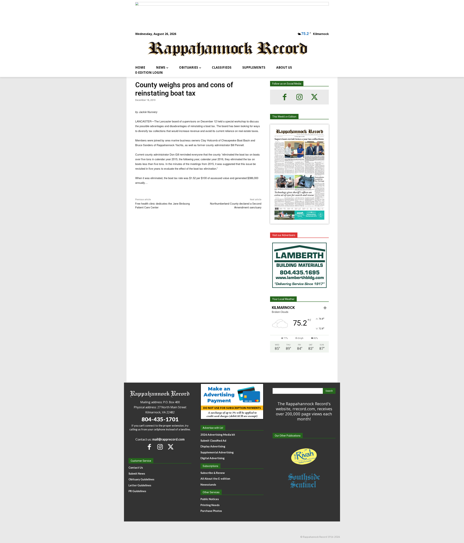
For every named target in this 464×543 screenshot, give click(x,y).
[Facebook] (284, 97)
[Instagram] (299, 97)
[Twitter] (314, 97)
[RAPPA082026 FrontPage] (299, 221)
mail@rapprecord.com (168, 439)
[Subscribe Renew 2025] (232, 13)
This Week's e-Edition (284, 116)
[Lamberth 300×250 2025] (299, 265)
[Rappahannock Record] (227, 49)
